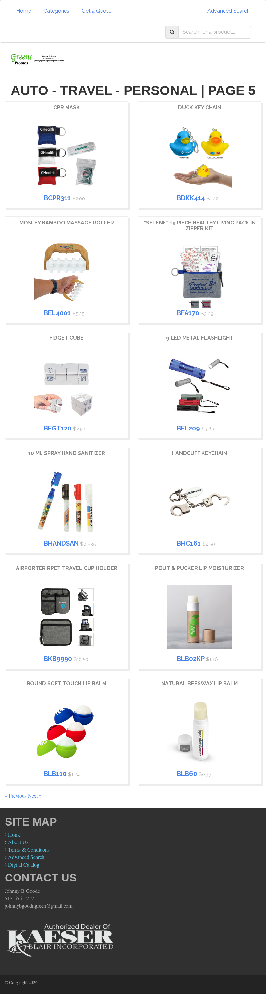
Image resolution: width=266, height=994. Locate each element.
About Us (18, 842)
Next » (35, 795)
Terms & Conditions (29, 849)
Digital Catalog (23, 864)
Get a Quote (96, 11)
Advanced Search (228, 11)
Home (23, 11)
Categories (56, 11)
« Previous (16, 795)
